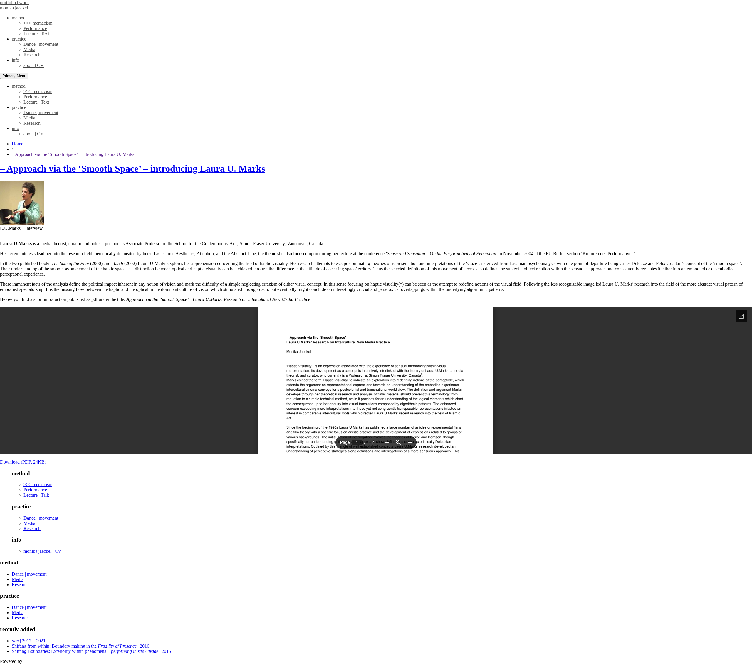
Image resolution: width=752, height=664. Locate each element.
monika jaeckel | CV (42, 551)
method (19, 17)
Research (32, 54)
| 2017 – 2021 (29, 640)
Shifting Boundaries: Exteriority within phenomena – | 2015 (91, 651)
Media (29, 49)
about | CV (34, 65)
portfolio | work (14, 2)
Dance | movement (41, 44)
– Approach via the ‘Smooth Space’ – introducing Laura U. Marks (132, 168)
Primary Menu (14, 76)
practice (19, 38)
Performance (35, 28)
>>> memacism (38, 23)
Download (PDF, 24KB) (23, 461)
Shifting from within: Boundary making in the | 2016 (80, 645)
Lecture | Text (36, 33)
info (15, 60)
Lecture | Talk (36, 495)
